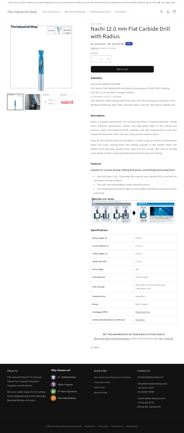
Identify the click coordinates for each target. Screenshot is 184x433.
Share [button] (96, 347)
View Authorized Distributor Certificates (112, 377)
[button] (52, 12)
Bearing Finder (101, 392)
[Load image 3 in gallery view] (50, 102)
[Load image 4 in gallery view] (67, 102)
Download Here (143, 312)
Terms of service (117, 426)
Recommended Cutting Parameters (112, 338)
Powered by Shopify (74, 426)
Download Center (102, 382)
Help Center (99, 387)
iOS (161, 338)
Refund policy (90, 426)
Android (168, 338)
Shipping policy (132, 426)
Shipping (94, 48)
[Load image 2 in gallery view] (33, 102)
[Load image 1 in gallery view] (15, 102)
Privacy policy (103, 426)
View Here (140, 319)
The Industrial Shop (59, 426)
